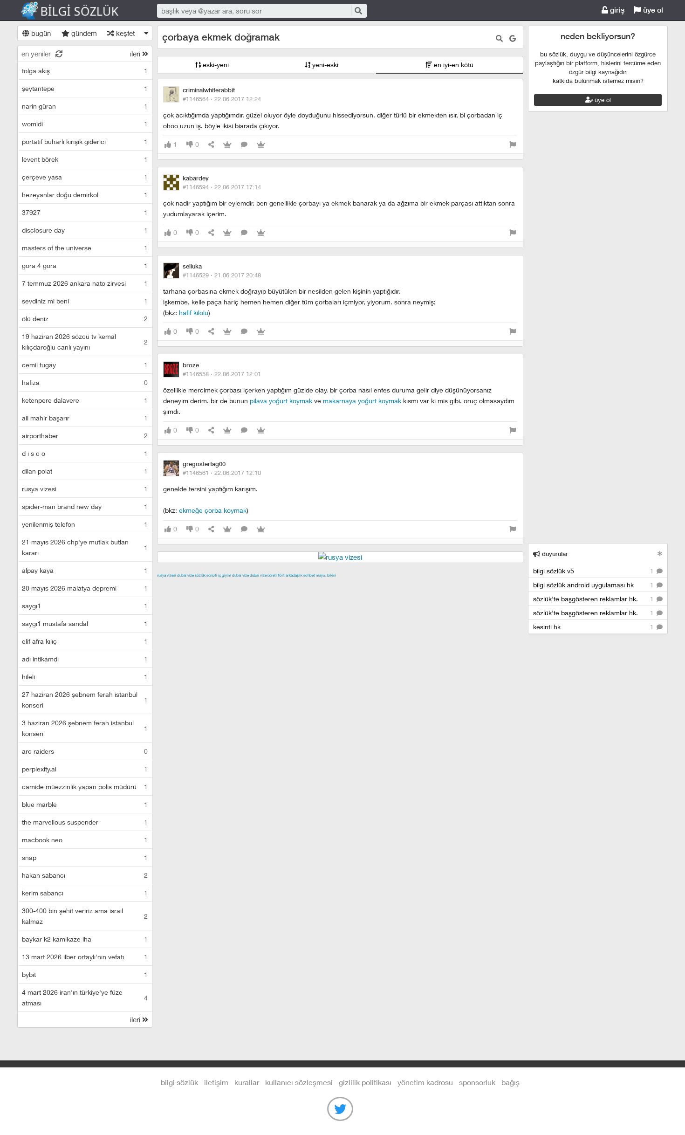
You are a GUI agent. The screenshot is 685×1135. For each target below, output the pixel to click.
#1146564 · (222, 99)
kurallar (246, 1082)
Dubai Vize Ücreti (263, 575)
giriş (616, 10)
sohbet (309, 575)
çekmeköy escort (389, 586)
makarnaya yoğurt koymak (362, 401)
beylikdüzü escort (292, 596)
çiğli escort (343, 586)
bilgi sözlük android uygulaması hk (594, 585)
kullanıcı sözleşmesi (299, 1082)
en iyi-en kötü (452, 65)
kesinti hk (594, 627)
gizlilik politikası (365, 1082)
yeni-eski (324, 65)
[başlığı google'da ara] (512, 38)
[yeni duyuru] (660, 553)
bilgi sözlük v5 (594, 571)
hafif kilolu (193, 312)
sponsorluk (477, 1082)
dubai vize (185, 575)
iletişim (216, 1082)
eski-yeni (215, 65)
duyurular (554, 553)
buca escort (262, 586)
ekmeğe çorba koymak (213, 510)
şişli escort (195, 596)
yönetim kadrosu (425, 1082)
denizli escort (303, 586)
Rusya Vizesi (166, 575)
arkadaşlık (294, 575)
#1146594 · (222, 187)
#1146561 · (222, 472)
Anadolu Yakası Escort (452, 586)
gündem (83, 33)
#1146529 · (222, 275)
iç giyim (224, 575)
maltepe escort (218, 586)
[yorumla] (244, 145)
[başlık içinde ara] (499, 38)
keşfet (124, 33)
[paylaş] (211, 144)
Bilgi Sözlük (77, 10)
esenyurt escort (238, 596)
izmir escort (175, 586)
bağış (510, 1082)
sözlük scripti (206, 575)
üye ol (652, 10)
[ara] (358, 10)
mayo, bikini (326, 575)
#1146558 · (222, 374)
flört (281, 575)
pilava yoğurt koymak (281, 401)
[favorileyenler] (261, 144)
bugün (40, 33)
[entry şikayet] (512, 144)
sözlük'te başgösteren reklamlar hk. (594, 599)
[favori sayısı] (227, 144)
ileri (136, 53)
